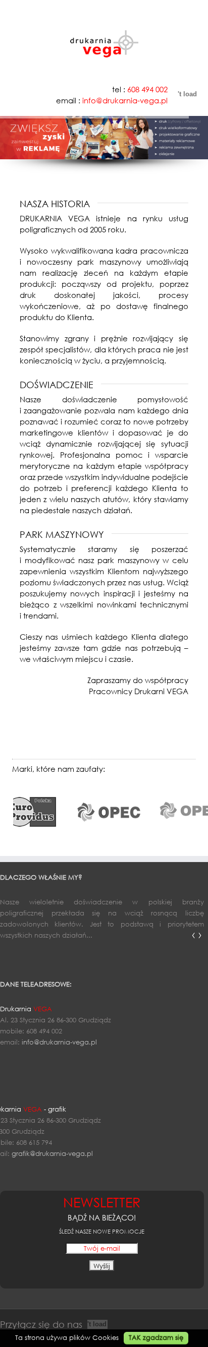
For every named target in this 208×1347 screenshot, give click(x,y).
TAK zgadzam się (156, 1337)
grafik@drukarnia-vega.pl (52, 1153)
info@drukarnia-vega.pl (59, 1042)
